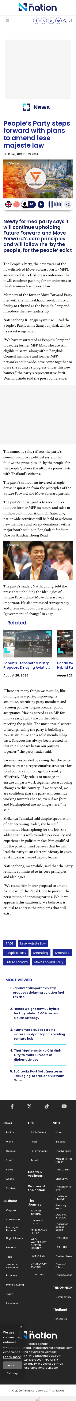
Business (10, 1201)
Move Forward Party (48, 962)
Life (31, 1123)
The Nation (56, 1391)
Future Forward (17, 962)
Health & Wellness (35, 1174)
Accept (13, 1365)
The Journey (34, 1203)
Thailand (60, 1310)
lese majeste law (33, 943)
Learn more (12, 1357)
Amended (62, 953)
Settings (13, 1373)
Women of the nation (36, 1188)
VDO (56, 1123)
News (7, 1123)
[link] (27, 657)
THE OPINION (63, 1288)
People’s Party (16, 953)
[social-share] (36, 20)
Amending (40, 953)
